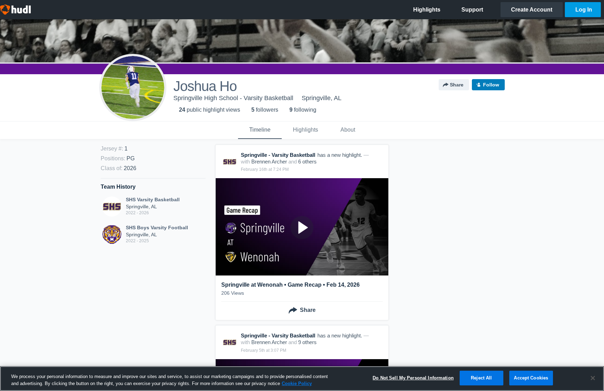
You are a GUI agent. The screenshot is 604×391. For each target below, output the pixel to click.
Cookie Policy (297, 383)
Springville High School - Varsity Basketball (233, 98)
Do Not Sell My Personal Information (413, 377)
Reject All (481, 377)
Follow (491, 85)
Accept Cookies (531, 377)
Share (456, 85)
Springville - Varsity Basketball (278, 155)
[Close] (593, 378)
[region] (302, 378)
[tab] (260, 130)
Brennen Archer (269, 162)
